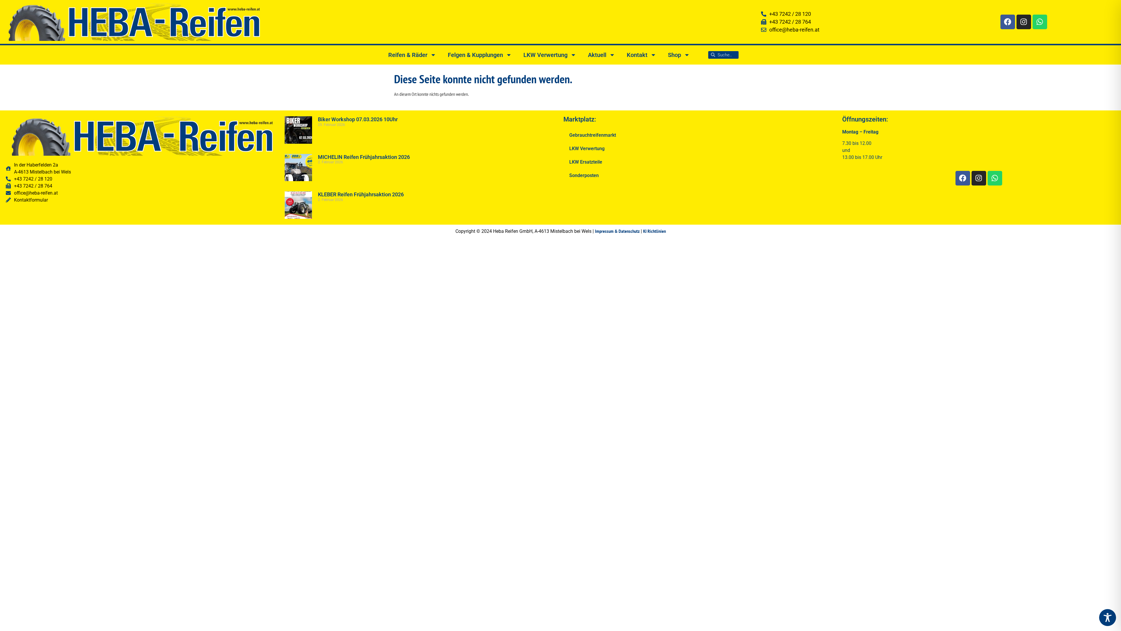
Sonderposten (584, 175)
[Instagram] (1023, 22)
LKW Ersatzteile (585, 162)
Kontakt (637, 54)
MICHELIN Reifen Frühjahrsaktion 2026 (364, 157)
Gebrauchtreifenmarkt (592, 135)
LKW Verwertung (545, 54)
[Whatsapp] (1040, 22)
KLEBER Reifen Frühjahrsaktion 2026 (361, 194)
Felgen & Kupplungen (475, 54)
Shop (674, 54)
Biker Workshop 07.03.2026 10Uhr (358, 119)
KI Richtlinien (654, 231)
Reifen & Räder (407, 54)
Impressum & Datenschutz (617, 231)
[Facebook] (1007, 22)
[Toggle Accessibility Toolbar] (1108, 618)
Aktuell (597, 54)
